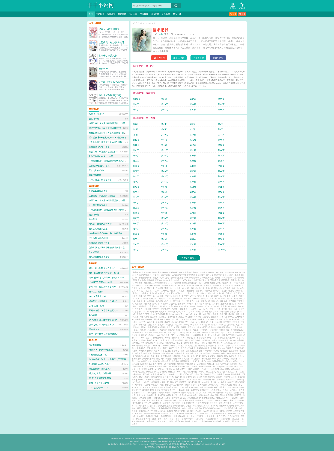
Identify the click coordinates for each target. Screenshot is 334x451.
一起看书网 (182, 309)
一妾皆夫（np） (170, 332)
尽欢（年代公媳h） (98, 170)
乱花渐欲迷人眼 (203, 348)
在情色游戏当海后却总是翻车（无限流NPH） (110, 359)
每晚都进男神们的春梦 (186, 363)
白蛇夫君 (186, 358)
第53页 (136, 191)
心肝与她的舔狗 (169, 363)
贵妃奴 (198, 392)
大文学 (240, 303)
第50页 (164, 186)
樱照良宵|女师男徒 (192, 340)
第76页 (221, 218)
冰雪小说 (136, 293)
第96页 (136, 104)
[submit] (176, 5)
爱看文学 (235, 288)
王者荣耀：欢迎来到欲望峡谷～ (103, 151)
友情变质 (142, 397)
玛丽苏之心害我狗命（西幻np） (103, 300)
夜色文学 (185, 295)
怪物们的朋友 (190, 413)
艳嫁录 (150, 350)
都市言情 (122, 14)
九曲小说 (147, 303)
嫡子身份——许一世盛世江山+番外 (215, 421)
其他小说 (177, 14)
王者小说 (165, 290)
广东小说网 (183, 306)
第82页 (164, 228)
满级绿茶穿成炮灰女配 (207, 345)
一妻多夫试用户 (177, 340)
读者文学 (168, 288)
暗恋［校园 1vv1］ (184, 329)
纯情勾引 (156, 345)
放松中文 (150, 322)
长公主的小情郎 (155, 363)
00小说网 (181, 285)
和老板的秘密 (156, 376)
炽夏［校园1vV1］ (154, 348)
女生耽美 (166, 14)
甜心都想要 (209, 400)
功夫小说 (220, 293)
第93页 (221, 104)
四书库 (195, 293)
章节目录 (199, 57)
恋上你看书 (236, 285)
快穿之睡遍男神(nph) (226, 337)
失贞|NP (179, 343)
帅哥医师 (138, 282)
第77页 (136, 223)
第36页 (221, 165)
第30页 (164, 160)
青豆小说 (237, 293)
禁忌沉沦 (142, 340)
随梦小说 (187, 298)
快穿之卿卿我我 (208, 356)
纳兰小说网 (189, 322)
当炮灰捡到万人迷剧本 (211, 277)
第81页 (136, 228)
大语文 (135, 306)
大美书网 (197, 314)
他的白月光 (165, 361)
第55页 (193, 191)
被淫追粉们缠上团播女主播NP (103, 319)
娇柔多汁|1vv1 (154, 335)
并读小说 (231, 324)
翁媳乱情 (93, 219)
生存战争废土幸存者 (171, 280)
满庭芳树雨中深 (212, 418)
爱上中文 (222, 298)
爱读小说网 (173, 379)
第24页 (221, 150)
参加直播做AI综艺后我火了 (215, 387)
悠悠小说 (138, 311)
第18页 (164, 144)
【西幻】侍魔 (183, 390)
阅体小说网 (224, 311)
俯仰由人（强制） (97, 291)
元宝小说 (159, 295)
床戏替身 (183, 382)
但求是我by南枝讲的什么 (184, 416)
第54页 (164, 191)
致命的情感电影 (185, 272)
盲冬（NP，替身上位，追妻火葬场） (176, 335)
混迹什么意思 (203, 282)
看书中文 (207, 285)
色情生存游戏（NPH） (162, 337)
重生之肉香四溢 (226, 395)
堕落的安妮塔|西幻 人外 (174, 387)
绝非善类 (166, 403)
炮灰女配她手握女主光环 (100, 368)
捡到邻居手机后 (222, 363)
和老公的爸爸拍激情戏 (174, 384)
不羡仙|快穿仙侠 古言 (212, 408)
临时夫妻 (224, 350)
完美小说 (213, 298)
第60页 (221, 197)
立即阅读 (219, 57)
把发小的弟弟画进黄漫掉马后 (169, 408)
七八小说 (201, 309)
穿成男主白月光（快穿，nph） (213, 332)
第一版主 (196, 298)
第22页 (164, 150)
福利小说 (185, 288)
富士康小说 (215, 306)
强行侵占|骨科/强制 (173, 358)
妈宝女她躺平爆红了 (109, 29)
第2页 (164, 124)
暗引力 (156, 350)
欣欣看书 (218, 319)
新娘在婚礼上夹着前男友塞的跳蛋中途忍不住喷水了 (113, 132)
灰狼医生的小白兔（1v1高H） (103, 156)
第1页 (135, 124)
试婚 (143, 395)
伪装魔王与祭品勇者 (211, 353)
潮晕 (157, 356)
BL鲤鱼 (135, 316)
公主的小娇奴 (191, 379)
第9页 (135, 134)
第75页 (193, 218)
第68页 (221, 207)
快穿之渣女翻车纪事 (143, 353)
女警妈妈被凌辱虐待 (98, 190)
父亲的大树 (225, 418)
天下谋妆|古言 (191, 345)
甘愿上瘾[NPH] (222, 397)
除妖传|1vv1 (173, 374)
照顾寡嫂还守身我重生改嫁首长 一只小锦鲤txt (162, 282)
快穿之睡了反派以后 (194, 353)
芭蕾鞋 (236, 392)
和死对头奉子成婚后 (171, 348)
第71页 (193, 212)
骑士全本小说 (203, 382)
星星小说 (150, 295)
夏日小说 (232, 303)
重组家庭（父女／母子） (100, 146)
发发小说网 (234, 311)
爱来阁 (198, 311)
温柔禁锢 (147, 345)
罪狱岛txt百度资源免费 (141, 272)
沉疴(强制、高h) (96, 305)
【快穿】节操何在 (236, 400)
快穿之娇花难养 (202, 403)
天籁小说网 (144, 316)
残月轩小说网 (232, 298)
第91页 (164, 109)
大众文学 (178, 324)
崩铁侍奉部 (94, 118)
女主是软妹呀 (203, 413)
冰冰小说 (170, 293)
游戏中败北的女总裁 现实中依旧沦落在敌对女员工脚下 (182, 275)
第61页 (136, 202)
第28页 (221, 155)
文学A (206, 306)
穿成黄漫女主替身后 (201, 405)
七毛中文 (171, 316)
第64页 (221, 202)
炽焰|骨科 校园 (209, 379)
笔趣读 (176, 327)
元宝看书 (206, 316)
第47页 (193, 181)
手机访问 (160, 57)
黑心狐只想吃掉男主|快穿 (190, 397)
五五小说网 (160, 314)
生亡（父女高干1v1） (99, 387)
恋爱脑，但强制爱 (145, 371)
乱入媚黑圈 (94, 252)
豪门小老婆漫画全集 (143, 277)
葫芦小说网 (180, 311)
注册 (234, 14)
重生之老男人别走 (213, 371)
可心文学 (156, 290)
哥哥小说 (194, 288)
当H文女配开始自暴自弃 (206, 327)
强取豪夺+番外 (188, 418)
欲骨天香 (238, 395)
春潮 (204, 392)
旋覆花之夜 (156, 403)
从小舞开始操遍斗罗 (98, 205)
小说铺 (193, 319)
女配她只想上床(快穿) (149, 329)
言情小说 (176, 295)
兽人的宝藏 (202, 384)
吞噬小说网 (151, 324)
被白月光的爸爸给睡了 (195, 350)
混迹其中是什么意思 (161, 277)
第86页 (164, 233)
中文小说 (147, 290)
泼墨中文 (144, 293)
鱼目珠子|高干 (219, 366)
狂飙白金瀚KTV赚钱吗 (219, 282)
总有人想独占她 (221, 400)
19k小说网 (141, 400)
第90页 (193, 109)
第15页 (193, 139)
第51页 (193, 186)
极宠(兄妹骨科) (194, 369)
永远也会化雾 (191, 366)
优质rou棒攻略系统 (167, 329)
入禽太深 (142, 350)
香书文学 (156, 309)
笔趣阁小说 (169, 322)
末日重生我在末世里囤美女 (218, 280)
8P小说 (231, 314)
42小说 (234, 295)
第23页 (193, 150)
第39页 (193, 171)
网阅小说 (170, 298)
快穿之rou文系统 (212, 350)
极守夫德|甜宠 (161, 366)
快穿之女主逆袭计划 (220, 358)
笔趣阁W (162, 311)
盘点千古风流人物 (108, 55)
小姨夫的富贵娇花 (144, 361)
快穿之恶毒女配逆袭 (145, 369)
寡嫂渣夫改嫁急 (176, 277)
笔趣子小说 (205, 301)
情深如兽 (148, 332)
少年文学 (138, 309)
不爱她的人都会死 (153, 379)
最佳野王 (213, 403)
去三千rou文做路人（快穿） (172, 345)
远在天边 (232, 356)
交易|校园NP (140, 348)
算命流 (196, 272)
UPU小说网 (194, 301)
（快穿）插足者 (185, 332)
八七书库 (185, 301)
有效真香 (196, 332)
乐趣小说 (215, 301)
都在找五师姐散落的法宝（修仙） (104, 272)
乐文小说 (173, 303)
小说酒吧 (162, 327)
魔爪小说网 (213, 311)
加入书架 (180, 57)
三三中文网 (217, 285)
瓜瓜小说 (209, 288)
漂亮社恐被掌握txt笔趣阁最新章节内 (147, 280)
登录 (243, 14)
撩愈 (212, 395)
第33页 (136, 165)
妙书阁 (167, 319)
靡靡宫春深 (201, 337)
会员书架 (233, 8)
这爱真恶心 (149, 366)
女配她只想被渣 (148, 358)
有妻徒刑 (138, 413)
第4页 (220, 124)
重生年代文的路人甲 (155, 397)
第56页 (221, 191)
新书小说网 (212, 324)
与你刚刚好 (175, 403)
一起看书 (192, 309)
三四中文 (226, 285)
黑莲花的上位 (195, 410)
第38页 (164, 171)
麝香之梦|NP (196, 356)
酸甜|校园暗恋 (218, 361)
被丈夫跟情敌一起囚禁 (194, 400)
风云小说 (159, 301)
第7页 (192, 129)
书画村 (174, 309)
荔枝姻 (172, 413)
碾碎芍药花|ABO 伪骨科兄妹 (191, 374)
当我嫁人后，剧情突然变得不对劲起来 (226, 335)
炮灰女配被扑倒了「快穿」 (194, 371)
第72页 (221, 212)
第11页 (193, 134)
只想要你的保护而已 (152, 413)
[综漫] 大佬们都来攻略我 (100, 378)
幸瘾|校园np (224, 329)
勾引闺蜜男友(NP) (229, 371)
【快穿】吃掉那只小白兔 (201, 361)
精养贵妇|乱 (158, 332)
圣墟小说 (227, 319)
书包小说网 (192, 382)
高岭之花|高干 (214, 384)
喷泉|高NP (143, 335)
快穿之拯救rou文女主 (156, 340)
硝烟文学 (223, 301)
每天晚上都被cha (218, 348)
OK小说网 (194, 324)
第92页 (136, 109)
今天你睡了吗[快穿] (210, 410)
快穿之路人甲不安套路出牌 (101, 324)
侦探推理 (144, 14)
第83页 (193, 228)
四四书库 (200, 319)
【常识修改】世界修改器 (100, 179)
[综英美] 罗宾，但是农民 (100, 373)
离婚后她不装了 (236, 363)
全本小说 (153, 293)
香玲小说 (155, 303)
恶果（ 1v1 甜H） (97, 113)
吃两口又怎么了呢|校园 (163, 410)
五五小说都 (149, 314)
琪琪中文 (143, 306)
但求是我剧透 (166, 416)
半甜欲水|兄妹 (187, 408)
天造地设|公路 (179, 405)
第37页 (136, 171)
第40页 (221, 171)
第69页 (136, 212)
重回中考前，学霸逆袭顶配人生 (103, 310)
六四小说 (203, 293)
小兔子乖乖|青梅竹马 (176, 366)
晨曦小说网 (239, 314)
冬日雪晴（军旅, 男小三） (101, 363)
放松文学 (142, 322)
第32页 (221, 160)
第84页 (221, 228)
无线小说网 (162, 306)
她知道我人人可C (146, 410)
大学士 (231, 316)
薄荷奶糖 (156, 361)
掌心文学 (189, 316)
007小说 (189, 314)
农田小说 (198, 303)
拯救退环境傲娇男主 (218, 413)
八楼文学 (239, 324)
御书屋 (182, 379)
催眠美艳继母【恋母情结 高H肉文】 (105, 127)
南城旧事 (161, 395)
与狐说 (195, 329)
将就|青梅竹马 (209, 376)
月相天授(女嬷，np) (98, 354)
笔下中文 (138, 303)
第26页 (164, 155)
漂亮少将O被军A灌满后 (220, 369)
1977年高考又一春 (97, 296)
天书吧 (205, 311)
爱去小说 (204, 298)
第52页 (221, 186)
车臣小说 (176, 301)
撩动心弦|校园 (186, 376)
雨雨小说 (200, 295)
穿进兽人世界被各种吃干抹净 (172, 350)
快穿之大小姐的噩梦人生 (222, 340)
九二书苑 (187, 293)
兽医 (238, 337)
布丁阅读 (227, 322)
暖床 (200, 379)
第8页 (220, 129)
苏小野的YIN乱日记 (171, 376)
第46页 (164, 181)
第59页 (193, 197)
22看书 (165, 285)
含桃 (138, 395)
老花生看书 (179, 314)
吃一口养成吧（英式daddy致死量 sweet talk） (110, 277)
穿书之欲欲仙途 (160, 371)
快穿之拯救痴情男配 (155, 400)
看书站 (144, 327)
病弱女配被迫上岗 (173, 395)
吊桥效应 (180, 413)
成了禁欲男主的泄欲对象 (171, 356)
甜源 (184, 395)
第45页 (136, 181)
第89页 (221, 109)
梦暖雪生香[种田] (143, 418)
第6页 (164, 129)
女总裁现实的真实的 (143, 275)
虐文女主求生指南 (191, 343)
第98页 (193, 98)
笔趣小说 (142, 295)
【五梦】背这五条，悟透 (154, 384)
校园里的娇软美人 (148, 343)
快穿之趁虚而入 (208, 397)
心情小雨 (191, 392)
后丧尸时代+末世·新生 (205, 416)
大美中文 (214, 316)
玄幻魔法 (100, 14)
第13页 (136, 139)
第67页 (193, 207)
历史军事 (133, 14)
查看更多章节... (188, 257)
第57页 (136, 197)
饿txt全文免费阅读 (207, 272)
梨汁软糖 (138, 384)
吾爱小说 (190, 285)
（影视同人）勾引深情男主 (176, 369)
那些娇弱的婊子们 (181, 410)
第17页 (136, 144)
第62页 (164, 202)
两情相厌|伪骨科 (205, 366)
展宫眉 (167, 397)
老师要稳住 (205, 340)
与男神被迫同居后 (188, 337)
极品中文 (168, 301)
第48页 (221, 181)
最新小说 (159, 322)
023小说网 (148, 285)
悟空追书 (173, 290)
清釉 (217, 395)
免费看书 (191, 290)
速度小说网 (173, 306)
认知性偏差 (201, 363)
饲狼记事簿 (235, 374)
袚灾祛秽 (175, 397)
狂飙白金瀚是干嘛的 (192, 277)
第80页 (221, 223)
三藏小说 (198, 285)
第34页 (164, 165)
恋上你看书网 (149, 301)
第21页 (136, 150)
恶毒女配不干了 (225, 403)
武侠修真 (111, 14)
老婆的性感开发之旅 (98, 228)
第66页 (164, 207)
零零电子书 (165, 309)
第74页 (164, 218)
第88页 (221, 233)
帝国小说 (159, 288)
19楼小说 (161, 298)
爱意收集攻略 (137, 332)
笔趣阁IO (154, 311)
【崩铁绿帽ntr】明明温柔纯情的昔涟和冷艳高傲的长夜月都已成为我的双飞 (123, 160)
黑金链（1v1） (96, 329)
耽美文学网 (184, 319)
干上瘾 (213, 382)
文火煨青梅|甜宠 (237, 329)
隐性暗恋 (229, 366)
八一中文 (209, 309)
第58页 (164, 197)
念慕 (177, 418)
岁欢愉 (189, 405)
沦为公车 (185, 356)
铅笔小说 (223, 316)
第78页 (164, 223)
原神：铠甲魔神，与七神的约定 (103, 333)
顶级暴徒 (175, 361)
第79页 (193, 223)
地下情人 (236, 421)
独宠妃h (156, 275)
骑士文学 (153, 316)
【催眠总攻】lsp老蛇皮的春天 (158, 392)
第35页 (193, 165)
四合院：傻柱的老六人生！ (101, 223)
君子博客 (232, 301)
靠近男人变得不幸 (188, 348)
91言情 (217, 309)
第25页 (136, 155)
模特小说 (216, 290)
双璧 (171, 418)
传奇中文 (222, 324)
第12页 (221, 134)
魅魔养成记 (237, 332)
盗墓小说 (144, 298)
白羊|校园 (206, 369)
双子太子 (211, 392)
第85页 (136, 233)
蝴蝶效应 (156, 353)
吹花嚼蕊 (160, 343)
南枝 (161, 34)
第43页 (193, 176)
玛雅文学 (182, 290)
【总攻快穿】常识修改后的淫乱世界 (105, 142)
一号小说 (176, 288)
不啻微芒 (168, 400)
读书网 (192, 306)
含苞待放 (228, 392)
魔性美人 (146, 387)
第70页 (164, 212)
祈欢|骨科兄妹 (157, 387)
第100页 (137, 98)
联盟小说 (208, 290)
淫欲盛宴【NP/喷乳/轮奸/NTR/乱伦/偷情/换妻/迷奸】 (113, 137)
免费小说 (152, 298)
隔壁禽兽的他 (178, 400)
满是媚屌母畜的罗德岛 (99, 165)
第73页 (136, 218)
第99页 (164, 98)
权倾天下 (165, 413)
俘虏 (165, 418)
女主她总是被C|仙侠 (225, 382)
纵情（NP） (212, 337)
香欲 (229, 332)
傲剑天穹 (103, 68)
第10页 (164, 134)
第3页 (192, 124)
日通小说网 (152, 306)
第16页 (221, 139)
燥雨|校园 (160, 358)
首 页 (91, 14)
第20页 (221, 144)
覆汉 (171, 421)
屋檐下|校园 (226, 353)
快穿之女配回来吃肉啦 (194, 387)
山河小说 (162, 293)
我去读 (146, 311)
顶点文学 (161, 324)
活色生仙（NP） (175, 371)
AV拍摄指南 (179, 353)
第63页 (193, 202)
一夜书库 (149, 319)
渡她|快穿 (174, 382)
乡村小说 (235, 322)
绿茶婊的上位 (226, 384)
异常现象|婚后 (222, 356)
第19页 (193, 144)
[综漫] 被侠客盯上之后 (99, 382)
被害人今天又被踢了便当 (157, 421)
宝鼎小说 (226, 295)
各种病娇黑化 (192, 395)
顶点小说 (142, 288)
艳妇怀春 (176, 337)
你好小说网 (179, 322)
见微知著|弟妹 (238, 353)
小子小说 (218, 322)
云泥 (167, 340)
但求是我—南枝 (152, 416)
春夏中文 (150, 288)
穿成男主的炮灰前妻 (226, 345)
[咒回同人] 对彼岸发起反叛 (101, 349)
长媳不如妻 (206, 358)
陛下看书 (140, 314)
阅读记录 (242, 8)
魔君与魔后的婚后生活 (225, 379)
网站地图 (140, 416)
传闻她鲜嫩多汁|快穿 (201, 335)
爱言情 (224, 309)
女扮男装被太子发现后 (219, 390)
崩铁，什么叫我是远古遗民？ (102, 268)
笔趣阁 (224, 290)
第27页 (193, 155)
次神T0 (184, 280)
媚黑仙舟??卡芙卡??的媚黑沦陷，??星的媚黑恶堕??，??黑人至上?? (121, 123)
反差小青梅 (233, 350)
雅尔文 (201, 288)
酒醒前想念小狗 (234, 413)
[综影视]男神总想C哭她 (146, 408)
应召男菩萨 (184, 361)
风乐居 (139, 301)
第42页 (164, 176)
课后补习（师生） (232, 361)
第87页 (193, 233)
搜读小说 (199, 290)
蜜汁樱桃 (150, 356)
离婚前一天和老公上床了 (226, 376)
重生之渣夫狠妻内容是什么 (217, 275)
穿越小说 (172, 285)
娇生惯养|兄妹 (210, 374)
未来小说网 (139, 319)
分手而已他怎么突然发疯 (111, 81)
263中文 (157, 285)
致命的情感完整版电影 (197, 280)
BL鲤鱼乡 (170, 314)
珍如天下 (210, 363)
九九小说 (174, 319)
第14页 (164, 139)
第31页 (193, 160)
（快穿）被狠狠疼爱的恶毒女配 (156, 382)
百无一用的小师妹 (178, 392)
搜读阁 (186, 324)
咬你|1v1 (230, 327)
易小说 (193, 295)
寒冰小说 (218, 288)
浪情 (163, 353)
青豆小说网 (232, 309)
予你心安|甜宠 (206, 343)
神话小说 (179, 293)
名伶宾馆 (93, 315)
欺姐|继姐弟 (204, 395)
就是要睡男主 (137, 366)
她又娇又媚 (197, 376)
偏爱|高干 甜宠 (190, 384)
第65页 (136, 207)
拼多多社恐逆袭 (188, 403)
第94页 (193, 104)
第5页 (135, 129)
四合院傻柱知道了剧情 (99, 256)
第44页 (221, 176)
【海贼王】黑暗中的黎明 (100, 282)
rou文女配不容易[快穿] (209, 329)
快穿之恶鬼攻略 (223, 374)
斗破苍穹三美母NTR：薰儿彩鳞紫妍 (105, 233)
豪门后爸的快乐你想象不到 (228, 416)
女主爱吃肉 (159, 369)
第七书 (164, 379)
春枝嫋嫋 (219, 392)
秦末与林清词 (95, 345)
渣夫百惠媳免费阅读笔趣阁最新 (165, 272)
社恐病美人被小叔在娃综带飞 (114, 42)
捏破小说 (179, 298)
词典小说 (168, 295)
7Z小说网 (190, 311)
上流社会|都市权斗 (229, 408)
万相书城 (197, 316)
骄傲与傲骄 (156, 418)
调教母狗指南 (95, 175)
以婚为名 (170, 353)
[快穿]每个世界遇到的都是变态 (159, 405)
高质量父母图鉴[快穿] (110, 95)
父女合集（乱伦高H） (99, 237)
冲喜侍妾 (198, 408)
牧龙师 (169, 327)
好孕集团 (219, 272)
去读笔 (234, 306)
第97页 (221, 98)
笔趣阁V (199, 306)
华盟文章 (170, 324)
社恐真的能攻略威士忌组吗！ (187, 421)
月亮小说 (203, 324)
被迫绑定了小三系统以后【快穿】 (226, 343)
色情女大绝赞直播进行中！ (166, 390)
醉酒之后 (229, 348)
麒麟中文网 (158, 319)
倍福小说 (218, 295)
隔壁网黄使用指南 (226, 405)
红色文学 (226, 288)
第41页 (136, 176)
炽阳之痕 (142, 405)
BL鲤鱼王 (180, 316)
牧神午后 (214, 405)
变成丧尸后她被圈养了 (199, 390)
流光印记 (199, 418)
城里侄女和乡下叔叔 (159, 374)
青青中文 (136, 327)
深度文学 (164, 303)
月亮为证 (146, 374)
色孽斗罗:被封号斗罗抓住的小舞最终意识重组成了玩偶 (114, 247)
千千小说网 (100, 5)
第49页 (136, 186)
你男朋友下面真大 (187, 327)
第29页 (136, 160)
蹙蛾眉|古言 (170, 343)
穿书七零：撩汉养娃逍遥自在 (102, 286)
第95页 (164, 104)
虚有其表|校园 (148, 390)
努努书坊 (181, 303)
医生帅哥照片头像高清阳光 (233, 277)
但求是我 (151, 23)
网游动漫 (155, 14)
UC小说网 (210, 319)
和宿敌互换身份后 (189, 282)
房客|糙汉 (221, 327)
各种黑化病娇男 (225, 410)
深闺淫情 (144, 363)
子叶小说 (142, 324)
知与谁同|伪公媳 (139, 356)
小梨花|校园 (151, 395)
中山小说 (209, 295)
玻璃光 (147, 376)
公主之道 (236, 418)
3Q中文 (140, 290)
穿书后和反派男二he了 (141, 403)
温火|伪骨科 (196, 358)
